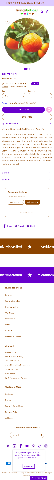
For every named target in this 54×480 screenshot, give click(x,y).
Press (7, 325)
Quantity (31, 91)
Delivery (9, 394)
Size (3, 91)
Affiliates (9, 418)
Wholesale (10, 373)
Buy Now (27, 117)
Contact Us (10, 353)
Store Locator (11, 369)
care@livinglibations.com (17, 365)
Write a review (32, 202)
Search (8, 295)
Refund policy (12, 307)
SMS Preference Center (16, 378)
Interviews (10, 319)
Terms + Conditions (14, 406)
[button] (5, 12)
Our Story (9, 313)
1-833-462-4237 (12, 360)
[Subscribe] (41, 435)
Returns (8, 400)
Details (5, 172)
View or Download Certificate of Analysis (23, 129)
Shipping (5, 87)
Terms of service (12, 301)
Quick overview (10, 123)
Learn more (28, 466)
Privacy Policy (12, 412)
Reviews (6, 179)
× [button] (43, 448)
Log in (5, 103)
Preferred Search (13, 336)
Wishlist (8, 331)
